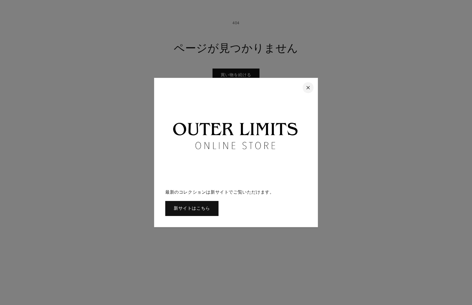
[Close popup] (308, 87)
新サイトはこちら (192, 208)
